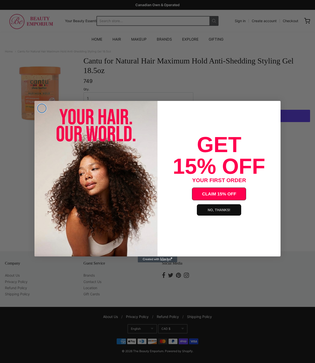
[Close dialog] (41, 108)
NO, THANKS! (219, 210)
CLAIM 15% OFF (219, 193)
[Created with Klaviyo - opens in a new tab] (157, 259)
